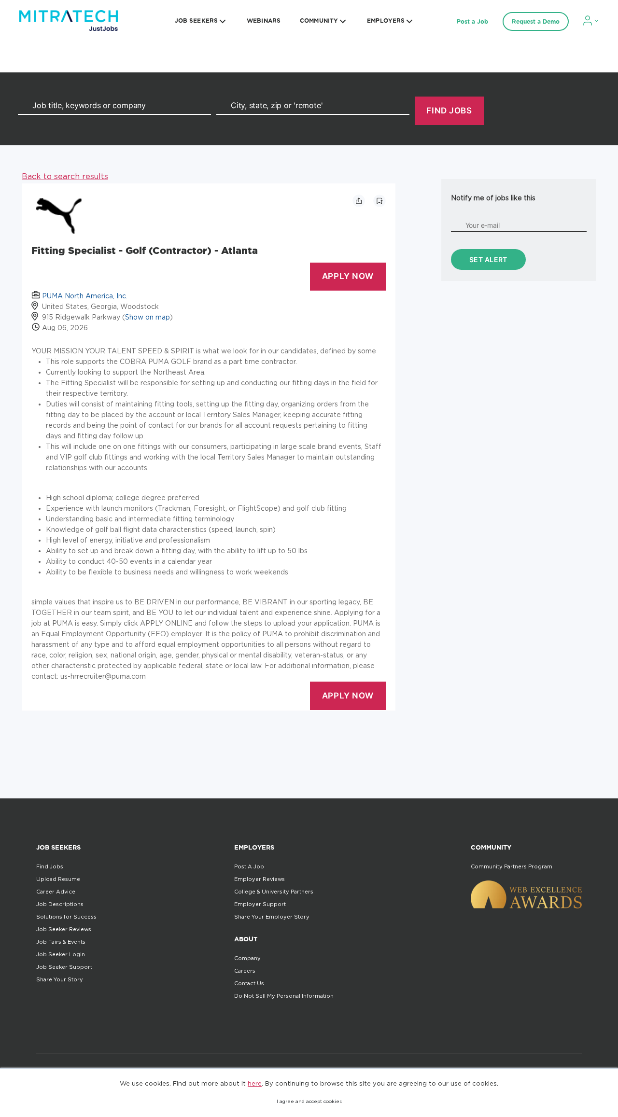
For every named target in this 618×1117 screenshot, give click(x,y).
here (255, 1083)
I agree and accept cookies (309, 1101)
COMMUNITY (319, 20)
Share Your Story (59, 979)
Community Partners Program (511, 866)
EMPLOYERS (386, 20)
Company (247, 958)
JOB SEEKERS (196, 20)
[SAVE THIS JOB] (379, 201)
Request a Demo (536, 21)
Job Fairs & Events (60, 942)
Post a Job (472, 21)
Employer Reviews (259, 879)
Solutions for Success (66, 917)
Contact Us (249, 983)
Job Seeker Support (64, 967)
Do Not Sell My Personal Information (284, 996)
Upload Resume (58, 879)
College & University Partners (273, 891)
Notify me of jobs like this (493, 197)
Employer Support (260, 904)
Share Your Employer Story (271, 917)
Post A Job (249, 866)
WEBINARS (264, 20)
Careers (244, 971)
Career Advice (55, 891)
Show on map (147, 317)
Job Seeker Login (60, 954)
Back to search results (65, 176)
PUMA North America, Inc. (84, 295)
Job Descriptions (60, 904)
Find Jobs (49, 866)
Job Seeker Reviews (63, 929)
